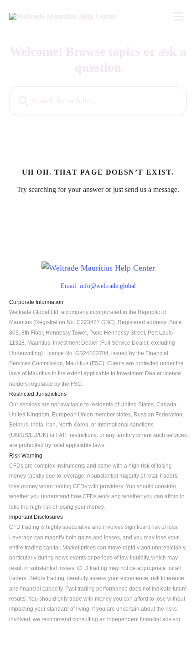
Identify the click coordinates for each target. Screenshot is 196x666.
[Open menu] (178, 16)
